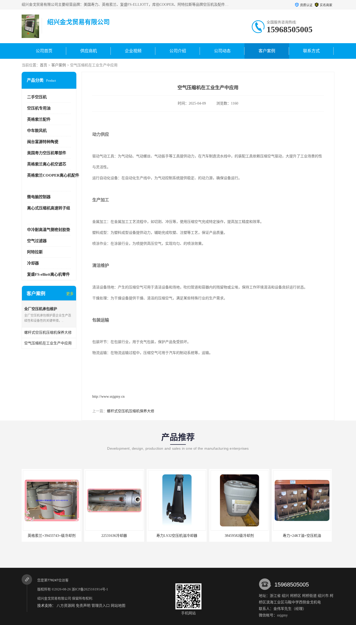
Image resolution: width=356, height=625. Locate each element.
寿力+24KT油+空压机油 (302, 536)
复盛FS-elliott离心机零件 (48, 274)
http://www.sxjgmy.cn (108, 396)
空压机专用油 (39, 108)
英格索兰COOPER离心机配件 (53, 175)
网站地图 (118, 606)
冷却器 (33, 263)
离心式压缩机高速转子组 (48, 208)
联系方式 (311, 51)
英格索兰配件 (39, 119)
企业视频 (133, 51)
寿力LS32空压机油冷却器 (176, 536)
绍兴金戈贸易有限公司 (54, 598)
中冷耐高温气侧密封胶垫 (48, 230)
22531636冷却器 (114, 536)
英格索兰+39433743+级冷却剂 (52, 536)
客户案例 (267, 51)
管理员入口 (100, 606)
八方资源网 (66, 606)
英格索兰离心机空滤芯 (46, 164)
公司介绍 (177, 51)
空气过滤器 (37, 241)
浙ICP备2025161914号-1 (90, 589)
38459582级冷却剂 (239, 536)
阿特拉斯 (35, 252)
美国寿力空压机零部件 (46, 153)
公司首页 (44, 51)
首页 (43, 65)
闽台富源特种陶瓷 (42, 142)
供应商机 (88, 51)
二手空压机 (37, 97)
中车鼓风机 (37, 130)
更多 (69, 294)
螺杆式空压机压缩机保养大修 (130, 411)
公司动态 (222, 51)
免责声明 (83, 606)
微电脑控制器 (39, 197)
